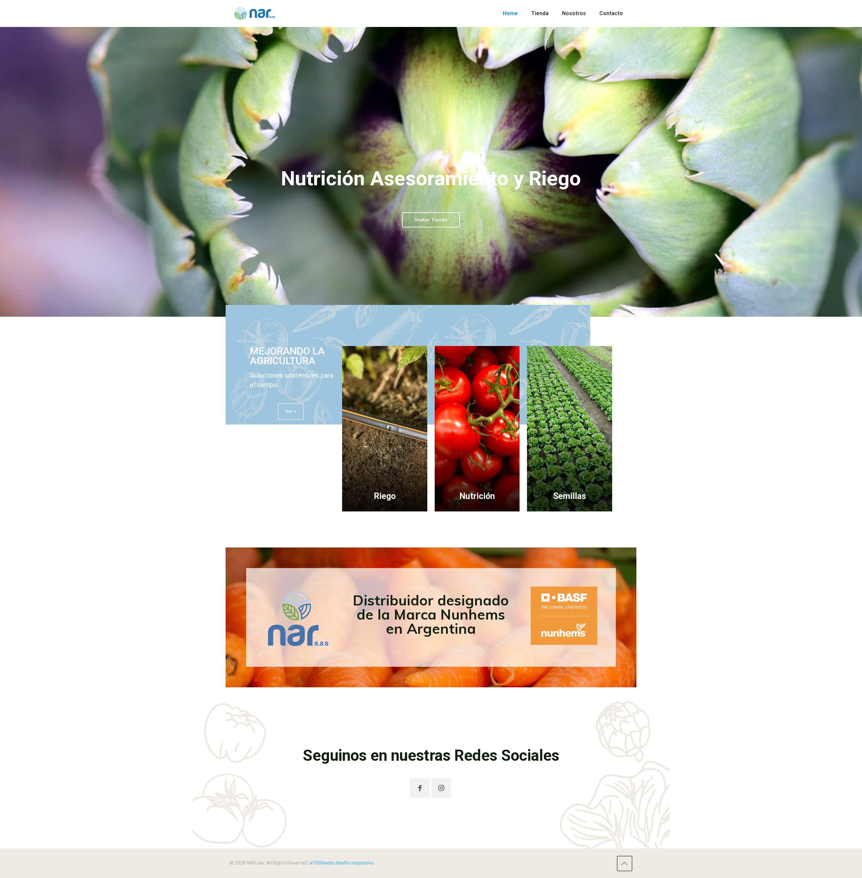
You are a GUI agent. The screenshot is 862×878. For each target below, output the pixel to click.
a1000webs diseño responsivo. (342, 863)
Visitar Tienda (431, 220)
